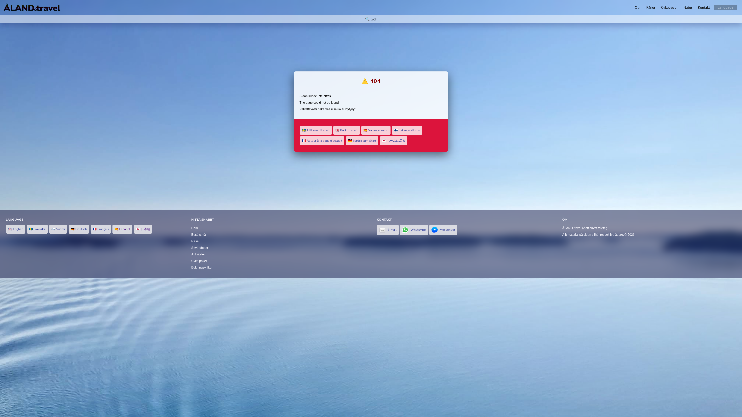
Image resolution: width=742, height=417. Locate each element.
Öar (638, 7)
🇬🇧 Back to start (346, 130)
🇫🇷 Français (101, 229)
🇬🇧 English (15, 229)
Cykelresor (669, 7)
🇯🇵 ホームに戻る (393, 141)
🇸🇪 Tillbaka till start (316, 130)
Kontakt (704, 7)
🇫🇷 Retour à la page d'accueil (322, 141)
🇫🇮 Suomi (58, 229)
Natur (687, 7)
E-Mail (392, 230)
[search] (371, 19)
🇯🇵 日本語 (143, 229)
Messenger (447, 230)
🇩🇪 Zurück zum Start (362, 141)
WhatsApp (418, 230)
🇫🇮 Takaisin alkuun (407, 130)
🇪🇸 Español (122, 229)
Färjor (650, 7)
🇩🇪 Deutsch (79, 229)
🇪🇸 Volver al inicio (375, 130)
